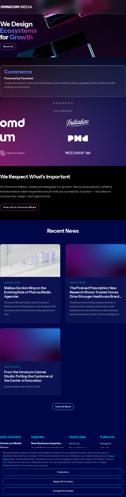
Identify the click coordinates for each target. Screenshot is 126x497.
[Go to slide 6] (69, 103)
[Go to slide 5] (66, 103)
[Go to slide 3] (60, 103)
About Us (8, 46)
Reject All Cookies (63, 481)
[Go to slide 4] (63, 103)
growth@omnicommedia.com (47, 447)
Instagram (105, 443)
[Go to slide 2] (57, 103)
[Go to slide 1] (54, 103)
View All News (63, 406)
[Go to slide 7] (72, 103)
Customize (63, 472)
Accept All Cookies (63, 490)
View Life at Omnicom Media (19, 207)
